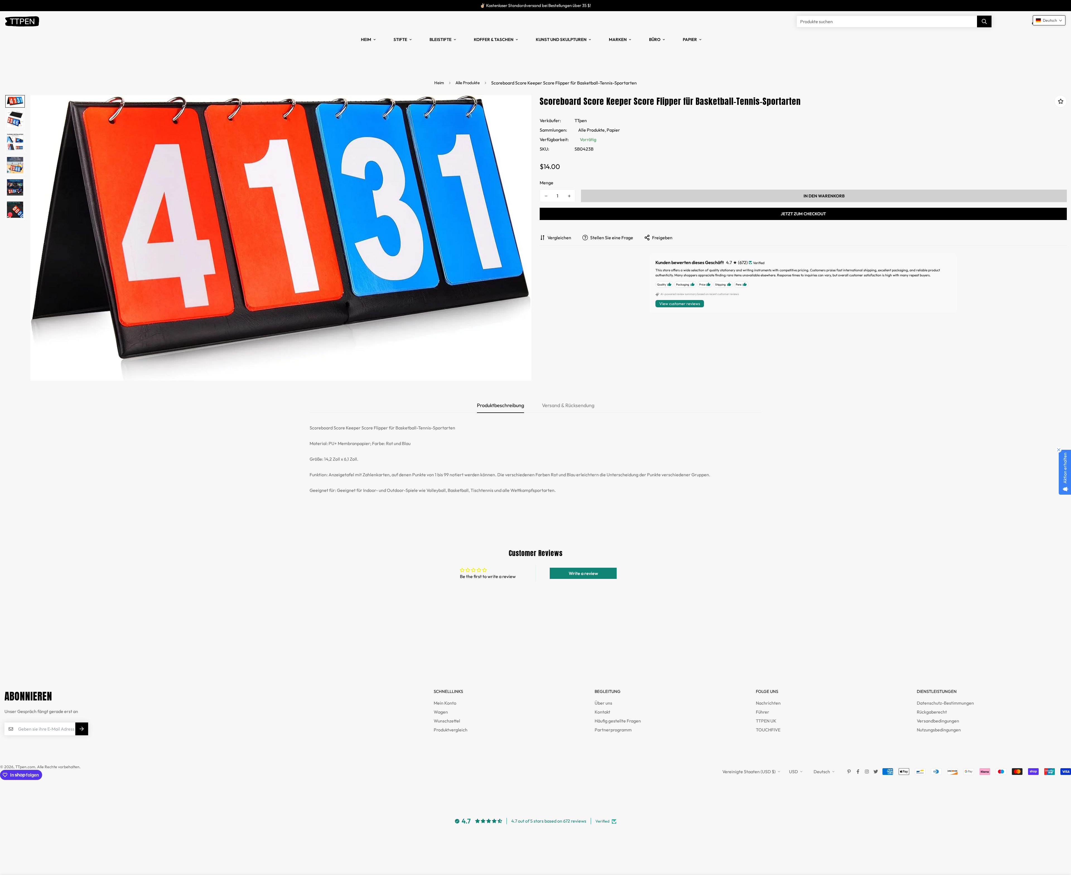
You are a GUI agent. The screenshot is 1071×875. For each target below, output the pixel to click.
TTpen (581, 120)
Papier (690, 39)
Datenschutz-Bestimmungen (945, 703)
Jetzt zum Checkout (803, 213)
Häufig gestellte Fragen (618, 721)
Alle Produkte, (592, 130)
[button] (1049, 20)
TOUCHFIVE (768, 730)
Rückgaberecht (932, 712)
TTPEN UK (766, 721)
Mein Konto (445, 703)
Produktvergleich (450, 730)
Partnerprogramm (613, 730)
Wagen (441, 712)
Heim (366, 39)
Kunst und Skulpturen (561, 39)
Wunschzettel (447, 721)
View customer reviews (679, 303)
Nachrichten (768, 703)
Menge (546, 182)
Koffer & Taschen (493, 39)
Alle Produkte (467, 82)
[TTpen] (21, 21)
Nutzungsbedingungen (939, 730)
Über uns (603, 703)
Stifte (400, 39)
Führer (762, 712)
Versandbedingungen (938, 721)
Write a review (583, 573)
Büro (654, 39)
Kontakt (602, 712)
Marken (618, 39)
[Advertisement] (101, 652)
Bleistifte (441, 39)
